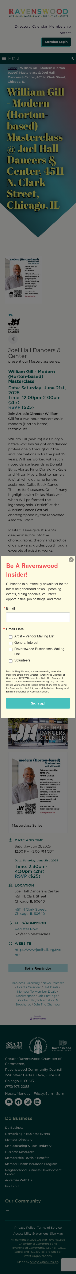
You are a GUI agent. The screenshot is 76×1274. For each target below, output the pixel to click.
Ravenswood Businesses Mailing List (39, 651)
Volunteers (22, 660)
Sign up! (38, 703)
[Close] (71, 559)
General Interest (26, 642)
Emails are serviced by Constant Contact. (27, 691)
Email (10, 608)
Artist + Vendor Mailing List (34, 636)
